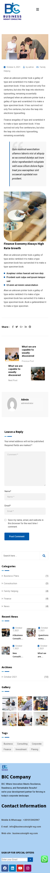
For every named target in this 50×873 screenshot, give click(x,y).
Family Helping (11, 591)
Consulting (22, 743)
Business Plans (11, 576)
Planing (34, 749)
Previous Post (28, 361)
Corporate (37, 743)
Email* (7, 505)
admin (31, 67)
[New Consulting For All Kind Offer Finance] (6, 651)
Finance (7, 598)
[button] (37, 9)
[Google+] (21, 326)
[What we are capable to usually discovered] (31, 651)
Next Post (12, 380)
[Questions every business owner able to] (31, 632)
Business (8, 743)
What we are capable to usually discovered (29, 351)
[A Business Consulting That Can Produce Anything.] (6, 633)
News (6, 606)
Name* (7, 491)
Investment (21, 749)
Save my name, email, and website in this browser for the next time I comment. (25, 523)
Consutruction (10, 583)
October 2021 (10, 677)
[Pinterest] (30, 326)
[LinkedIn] (26, 326)
